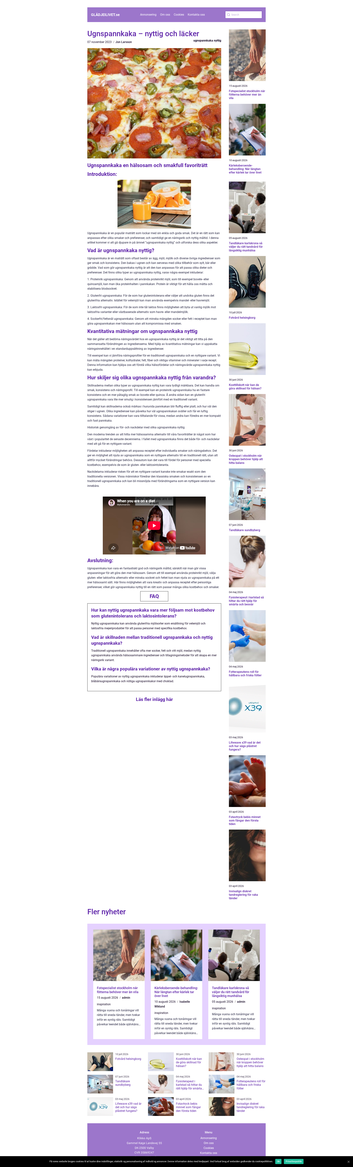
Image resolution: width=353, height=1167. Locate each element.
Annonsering (148, 14)
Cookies (179, 14)
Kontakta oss (196, 14)
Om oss (165, 14)
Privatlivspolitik (294, 1161)
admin (126, 997)
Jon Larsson (123, 42)
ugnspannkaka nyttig (207, 40)
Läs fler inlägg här (154, 699)
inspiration (104, 1004)
